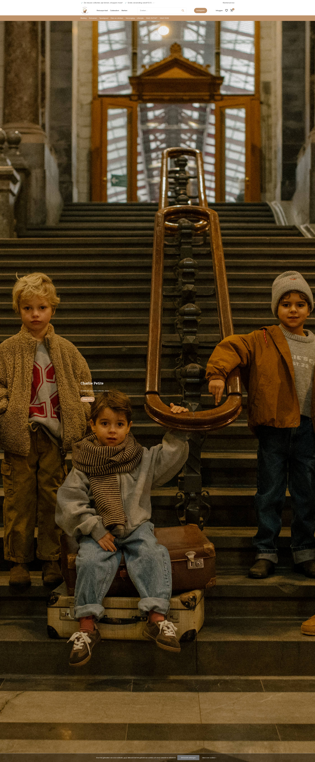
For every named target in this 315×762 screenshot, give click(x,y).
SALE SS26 (164, 18)
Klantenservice (228, 3)
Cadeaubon (114, 10)
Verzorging (130, 18)
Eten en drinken (117, 18)
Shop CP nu (87, 399)
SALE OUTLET (151, 18)
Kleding (84, 18)
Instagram (201, 10)
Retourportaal (102, 10)
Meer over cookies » (209, 758)
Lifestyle (140, 18)
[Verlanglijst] (226, 10)
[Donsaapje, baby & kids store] (85, 10)
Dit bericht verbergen (188, 758)
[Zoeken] (183, 10)
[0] (231, 10)
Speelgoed (103, 18)
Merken (124, 10)
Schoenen (93, 18)
